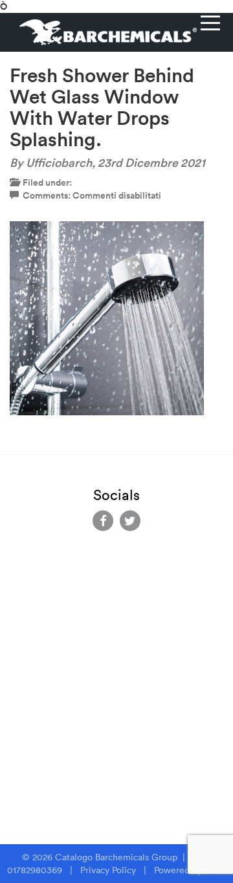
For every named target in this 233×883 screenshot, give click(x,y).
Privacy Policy (108, 870)
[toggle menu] (210, 22)
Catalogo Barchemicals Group (117, 857)
